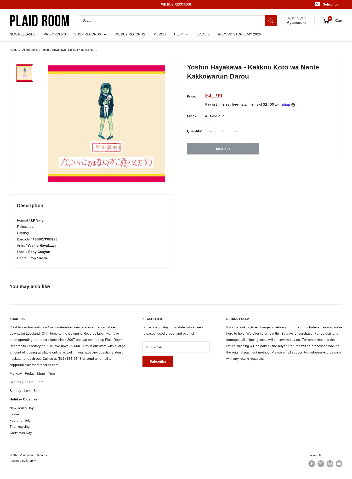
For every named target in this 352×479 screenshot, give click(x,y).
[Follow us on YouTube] (339, 463)
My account (296, 23)
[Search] (271, 20)
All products (30, 49)
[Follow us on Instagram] (330, 463)
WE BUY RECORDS (130, 34)
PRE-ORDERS (55, 34)
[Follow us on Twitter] (321, 463)
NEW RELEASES (22, 34)
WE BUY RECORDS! (176, 4)
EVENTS (203, 34)
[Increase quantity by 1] (236, 131)
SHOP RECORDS (87, 34)
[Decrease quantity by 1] (210, 131)
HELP (178, 34)
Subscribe (330, 4)
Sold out (223, 149)
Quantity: (194, 131)
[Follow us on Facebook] (311, 463)
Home (13, 49)
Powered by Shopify (23, 460)
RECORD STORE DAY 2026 (239, 34)
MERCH (159, 34)
